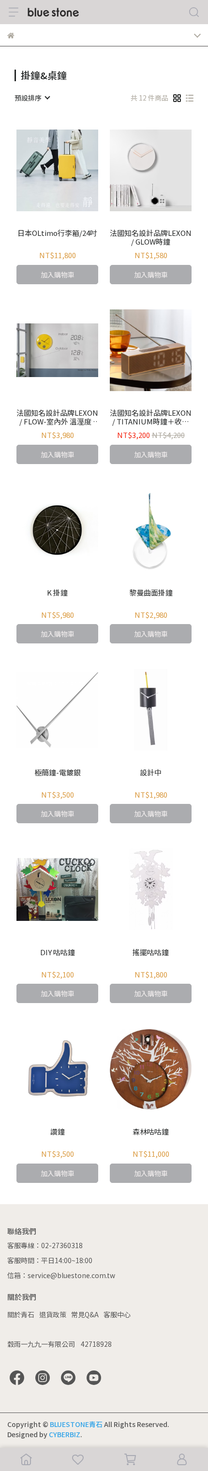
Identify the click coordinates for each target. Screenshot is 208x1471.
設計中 (151, 772)
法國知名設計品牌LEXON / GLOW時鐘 (151, 237)
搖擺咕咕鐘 (151, 952)
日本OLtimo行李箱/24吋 (57, 233)
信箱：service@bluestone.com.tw (61, 1275)
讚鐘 (57, 1131)
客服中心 (117, 1314)
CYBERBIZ (64, 1434)
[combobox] (32, 97)
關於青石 (20, 1314)
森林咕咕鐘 (151, 1131)
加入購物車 (57, 274)
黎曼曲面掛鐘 (151, 592)
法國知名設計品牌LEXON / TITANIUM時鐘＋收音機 (151, 417)
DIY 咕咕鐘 (57, 952)
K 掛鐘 (57, 592)
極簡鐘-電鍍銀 (57, 772)
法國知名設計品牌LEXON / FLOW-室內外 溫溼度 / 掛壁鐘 (57, 417)
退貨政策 (52, 1314)
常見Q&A (85, 1314)
